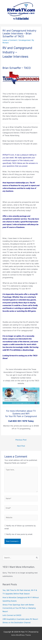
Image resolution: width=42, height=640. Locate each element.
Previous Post (21, 440)
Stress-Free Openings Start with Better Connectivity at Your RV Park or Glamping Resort (19, 608)
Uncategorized (24, 40)
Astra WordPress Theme (21, 635)
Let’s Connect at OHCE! (12, 615)
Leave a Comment (10, 40)
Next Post (21, 446)
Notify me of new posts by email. (19, 534)
